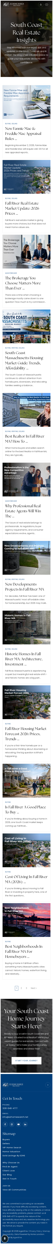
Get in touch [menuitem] (10, 1178)
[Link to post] (26, 102)
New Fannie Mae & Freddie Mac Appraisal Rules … (23, 133)
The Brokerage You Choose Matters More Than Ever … (23, 283)
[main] (26, 537)
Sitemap (46, 1231)
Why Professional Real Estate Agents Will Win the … (23, 511)
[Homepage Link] (13, 4)
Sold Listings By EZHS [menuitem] (14, 1155)
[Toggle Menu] (46, 4)
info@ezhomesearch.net (15, 1117)
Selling (14, 124)
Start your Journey (26, 1060)
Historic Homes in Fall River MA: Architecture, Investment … (24, 659)
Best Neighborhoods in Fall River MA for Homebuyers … (23, 951)
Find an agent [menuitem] (10, 1166)
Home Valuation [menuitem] (11, 1151)
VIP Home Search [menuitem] (12, 1147)
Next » (34, 988)
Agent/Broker (11, 273)
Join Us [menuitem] (6, 1185)
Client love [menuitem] (9, 1170)
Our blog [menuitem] (7, 1174)
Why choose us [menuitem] (11, 1162)
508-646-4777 (10, 1108)
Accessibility (8, 1234)
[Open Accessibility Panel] (4, 1239)
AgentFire (17, 1237)
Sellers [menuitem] (6, 1143)
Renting (15, 348)
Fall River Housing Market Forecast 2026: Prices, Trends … (25, 733)
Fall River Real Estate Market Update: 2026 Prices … (22, 208)
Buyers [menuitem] (6, 1139)
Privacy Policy (36, 1231)
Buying (8, 124)
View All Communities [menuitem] (14, 1189)
